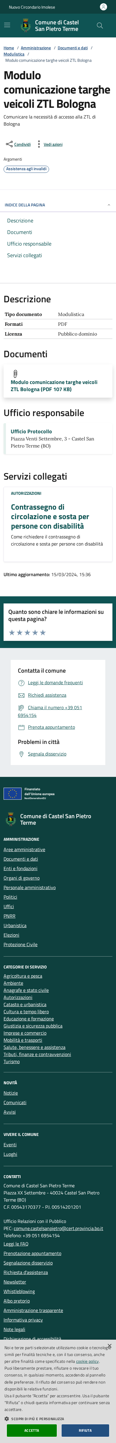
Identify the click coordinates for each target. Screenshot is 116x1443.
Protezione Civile (20, 944)
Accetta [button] (31, 1430)
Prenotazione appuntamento (32, 1253)
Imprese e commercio (25, 1032)
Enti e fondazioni (20, 868)
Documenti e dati (73, 48)
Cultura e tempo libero (26, 1011)
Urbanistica (15, 925)
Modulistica (14, 54)
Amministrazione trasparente (33, 1310)
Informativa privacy (23, 1319)
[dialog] (58, 1391)
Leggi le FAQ (16, 1243)
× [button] (109, 1346)
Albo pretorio (17, 1300)
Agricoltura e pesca (23, 975)
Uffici (9, 906)
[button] (58, 1419)
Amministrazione (36, 48)
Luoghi (10, 1154)
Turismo (12, 1061)
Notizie (11, 1092)
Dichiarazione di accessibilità (32, 1338)
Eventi (10, 1144)
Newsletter (15, 1281)
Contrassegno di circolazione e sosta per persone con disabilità (50, 516)
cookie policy (87, 1361)
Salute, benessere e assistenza (34, 1047)
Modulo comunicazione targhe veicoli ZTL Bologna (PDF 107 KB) (54, 386)
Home (9, 48)
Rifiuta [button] (85, 1430)
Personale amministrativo (30, 887)
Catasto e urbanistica (25, 1004)
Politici (10, 896)
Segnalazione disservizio (28, 1262)
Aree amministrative (24, 849)
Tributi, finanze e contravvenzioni (37, 1054)
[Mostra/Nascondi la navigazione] (7, 25)
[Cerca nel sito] (100, 25)
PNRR (9, 915)
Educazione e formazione (29, 1018)
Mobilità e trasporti (23, 1040)
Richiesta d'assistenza (26, 1272)
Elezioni (11, 934)
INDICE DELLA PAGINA (25, 205)
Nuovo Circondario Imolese (32, 7)
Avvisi (10, 1111)
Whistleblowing (19, 1291)
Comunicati (15, 1102)
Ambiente (13, 983)
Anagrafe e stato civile (26, 990)
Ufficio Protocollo (31, 431)
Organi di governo (22, 877)
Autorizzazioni (26, 493)
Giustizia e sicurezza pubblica (33, 1025)
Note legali (14, 1329)
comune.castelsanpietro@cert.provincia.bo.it (58, 1228)
